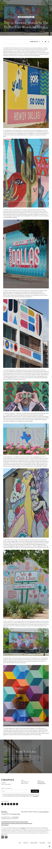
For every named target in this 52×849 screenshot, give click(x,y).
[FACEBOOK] (2, 804)
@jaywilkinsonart (7, 416)
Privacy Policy (35, 796)
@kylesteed (11, 377)
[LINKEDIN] (8, 804)
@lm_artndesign (13, 217)
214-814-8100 (16, 817)
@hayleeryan (41, 544)
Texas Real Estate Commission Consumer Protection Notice (14, 821)
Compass (23, 827)
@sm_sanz (11, 661)
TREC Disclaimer (5, 824)
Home (20, 842)
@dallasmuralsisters (14, 546)
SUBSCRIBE (35, 791)
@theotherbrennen (7, 293)
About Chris (25, 842)
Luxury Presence (44, 811)
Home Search (42, 842)
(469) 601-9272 (40, 781)
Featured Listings (33, 842)
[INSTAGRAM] (5, 804)
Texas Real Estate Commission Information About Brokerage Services (16, 823)
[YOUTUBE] (11, 804)
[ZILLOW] (17, 804)
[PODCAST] (14, 804)
